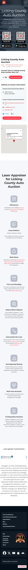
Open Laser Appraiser (15, 77)
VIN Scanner (13, 209)
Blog (4, 521)
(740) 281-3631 (9, 110)
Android (21, 209)
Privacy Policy (6, 536)
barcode (21, 207)
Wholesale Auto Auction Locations (14, 65)
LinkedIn (7, 113)
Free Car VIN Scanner (8, 514)
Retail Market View (16, 290)
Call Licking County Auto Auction (12, 118)
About (4, 545)
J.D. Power (11, 261)
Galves (9, 263)
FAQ (4, 534)
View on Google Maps (10, 138)
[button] (26, 457)
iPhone (15, 211)
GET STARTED (22, 566)
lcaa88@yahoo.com (10, 107)
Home (2, 65)
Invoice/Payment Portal (9, 526)
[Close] (20, 130)
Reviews (5, 524)
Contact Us (5, 542)
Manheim (17, 261)
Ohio (4, 66)
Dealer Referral (6, 519)
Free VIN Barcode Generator (10, 517)
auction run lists (15, 341)
